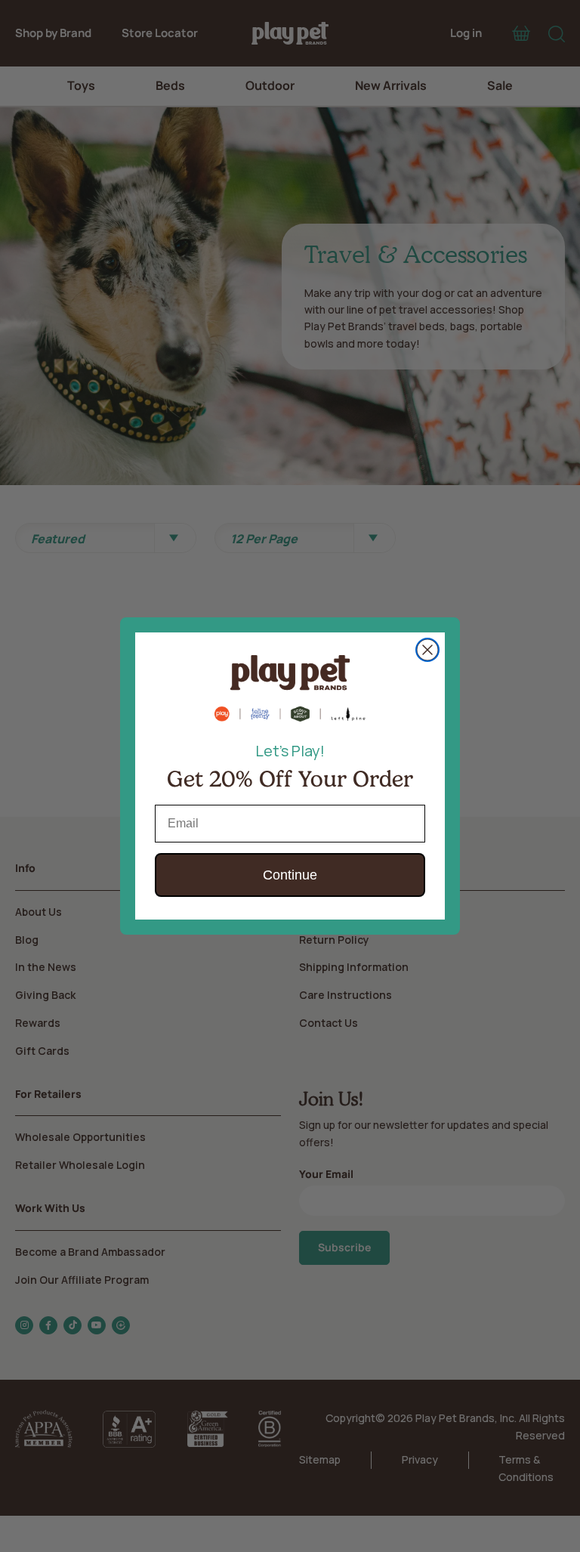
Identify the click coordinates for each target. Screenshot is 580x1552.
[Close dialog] (427, 649)
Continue (290, 875)
